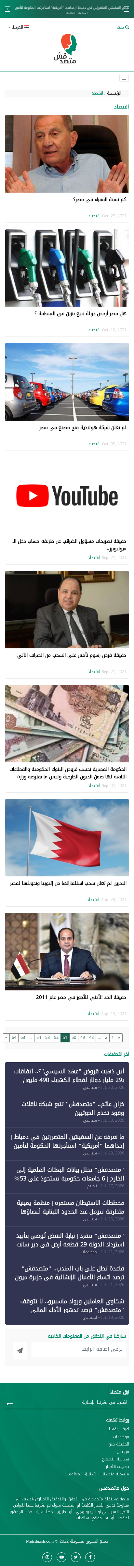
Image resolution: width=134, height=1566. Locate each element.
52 (56, 1037)
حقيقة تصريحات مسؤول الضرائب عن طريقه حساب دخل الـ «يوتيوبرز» (70, 545)
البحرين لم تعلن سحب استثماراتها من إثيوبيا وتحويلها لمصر (68, 883)
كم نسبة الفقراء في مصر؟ (100, 199)
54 (38, 1037)
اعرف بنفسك (118, 1429)
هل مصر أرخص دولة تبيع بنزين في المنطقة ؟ (80, 313)
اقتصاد (97, 93)
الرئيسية (114, 93)
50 (74, 1037)
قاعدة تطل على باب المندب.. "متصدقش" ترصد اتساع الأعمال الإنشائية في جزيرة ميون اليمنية (69, 1277)
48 (91, 1037)
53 (47, 1037)
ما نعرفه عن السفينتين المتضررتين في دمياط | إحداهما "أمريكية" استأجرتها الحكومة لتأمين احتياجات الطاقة (67, 11)
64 (14, 1037)
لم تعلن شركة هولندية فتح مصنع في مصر (83, 427)
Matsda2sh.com (40, 1541)
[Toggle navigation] (124, 78)
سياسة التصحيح (115, 1459)
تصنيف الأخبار (117, 1467)
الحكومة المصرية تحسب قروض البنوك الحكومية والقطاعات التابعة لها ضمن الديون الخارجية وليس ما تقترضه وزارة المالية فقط (68, 776)
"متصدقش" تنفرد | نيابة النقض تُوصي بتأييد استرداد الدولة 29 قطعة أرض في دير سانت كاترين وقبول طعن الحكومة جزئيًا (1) (70, 1244)
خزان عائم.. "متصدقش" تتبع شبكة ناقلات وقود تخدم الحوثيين (73, 1108)
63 (22, 1037)
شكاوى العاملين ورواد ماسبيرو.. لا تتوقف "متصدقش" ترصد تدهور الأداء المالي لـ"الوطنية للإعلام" (72, 1310)
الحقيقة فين (118, 1444)
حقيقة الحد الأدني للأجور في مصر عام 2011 (81, 997)
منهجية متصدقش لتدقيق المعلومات (96, 1474)
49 (82, 1037)
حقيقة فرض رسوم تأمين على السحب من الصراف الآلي (72, 655)
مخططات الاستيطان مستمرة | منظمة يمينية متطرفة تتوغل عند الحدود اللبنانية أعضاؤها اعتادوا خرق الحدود (70, 1211)
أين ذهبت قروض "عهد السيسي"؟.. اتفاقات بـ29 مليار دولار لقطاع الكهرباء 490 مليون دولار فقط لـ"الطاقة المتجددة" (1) (69, 1080)
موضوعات (121, 1437)
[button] (35, 27)
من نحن (123, 1452)
